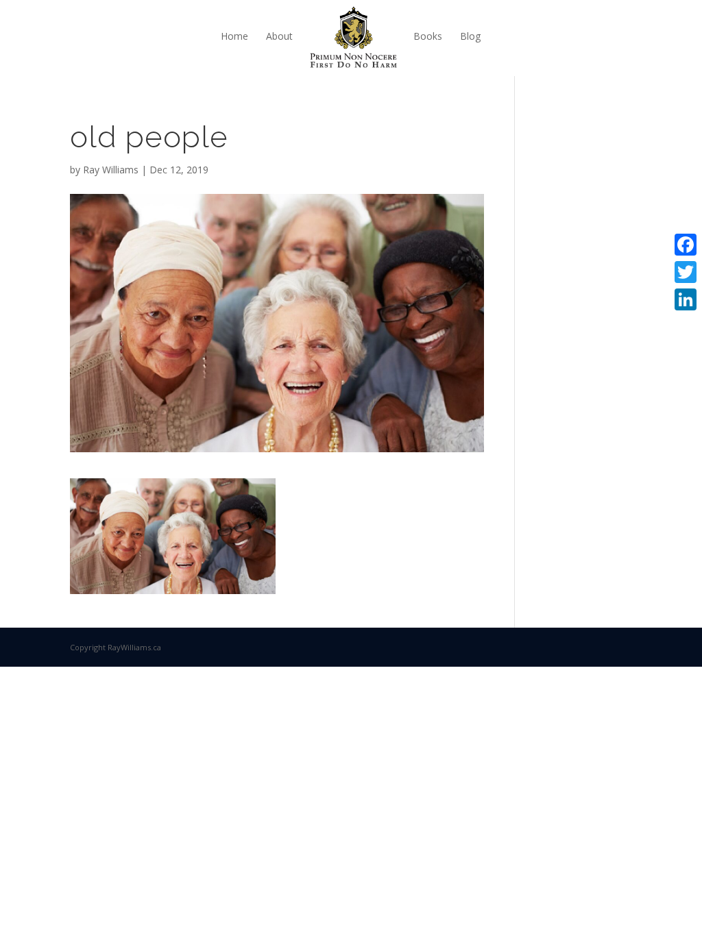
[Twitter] (685, 272)
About (279, 35)
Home (234, 35)
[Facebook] (685, 244)
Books (427, 35)
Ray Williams (110, 169)
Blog (470, 35)
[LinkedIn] (685, 299)
